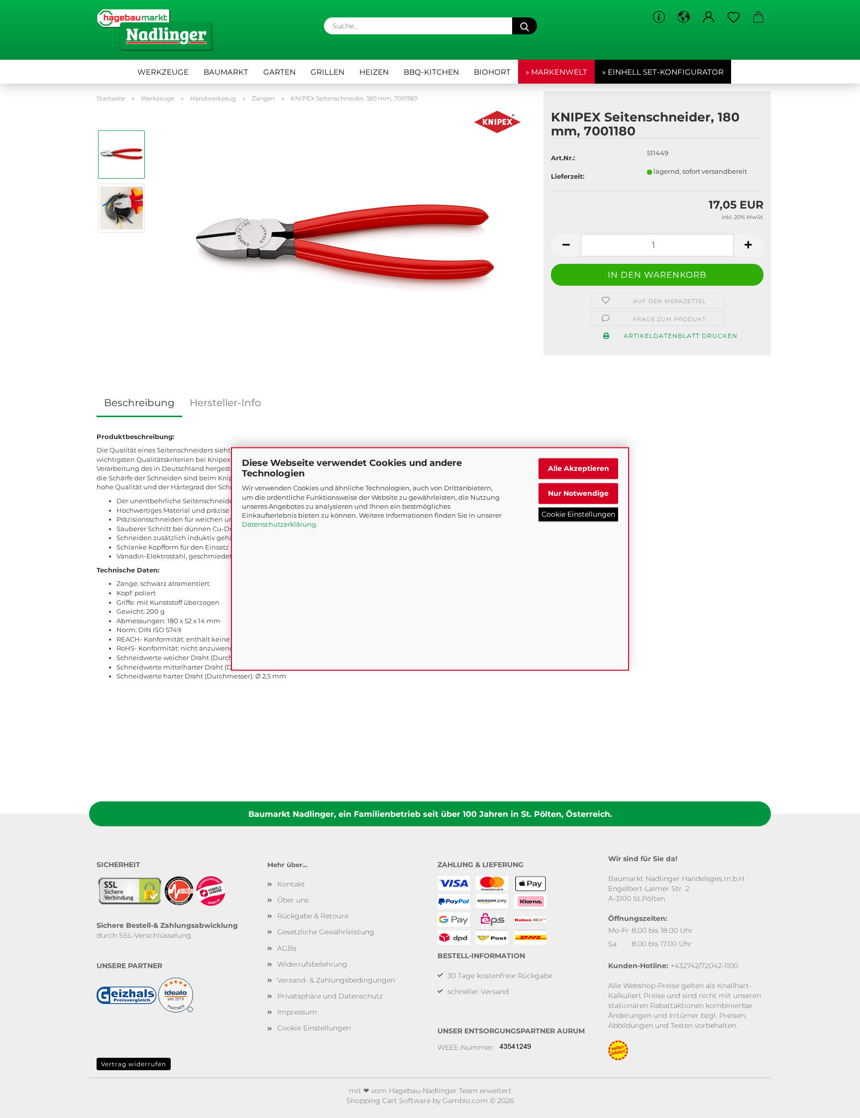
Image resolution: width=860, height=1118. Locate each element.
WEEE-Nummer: (465, 1047)
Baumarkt (226, 72)
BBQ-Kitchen (431, 72)
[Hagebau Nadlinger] (158, 30)
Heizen (374, 72)
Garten (279, 72)
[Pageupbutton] (833, 1103)
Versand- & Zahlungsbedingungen (336, 980)
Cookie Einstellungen (578, 514)
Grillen (327, 72)
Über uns (293, 899)
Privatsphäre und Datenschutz (330, 996)
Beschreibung (139, 403)
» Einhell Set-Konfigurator (663, 72)
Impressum (297, 1011)
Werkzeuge (163, 72)
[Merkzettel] (733, 17)
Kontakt (291, 884)
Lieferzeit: (567, 176)
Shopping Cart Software (388, 1100)
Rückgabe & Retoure (312, 915)
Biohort (492, 72)
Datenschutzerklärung (279, 525)
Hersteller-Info (225, 403)
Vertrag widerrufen (133, 1064)
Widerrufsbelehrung (312, 964)
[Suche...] (524, 25)
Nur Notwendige (578, 493)
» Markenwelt (556, 72)
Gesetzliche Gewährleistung (325, 931)
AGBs (287, 948)
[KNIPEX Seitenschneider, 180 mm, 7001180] (345, 234)
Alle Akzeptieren (578, 468)
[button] (683, 17)
